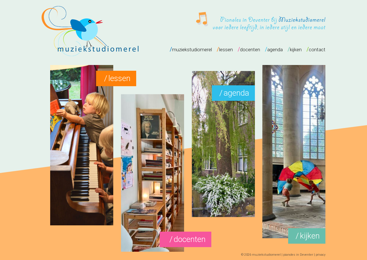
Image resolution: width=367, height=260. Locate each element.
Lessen (119, 78)
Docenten (190, 239)
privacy (320, 255)
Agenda (236, 93)
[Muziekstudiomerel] (90, 52)
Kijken (310, 236)
